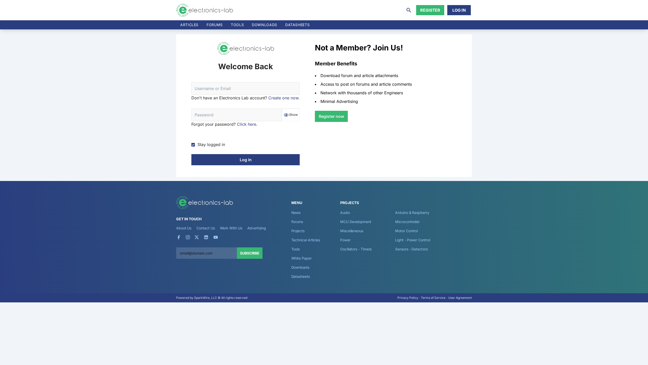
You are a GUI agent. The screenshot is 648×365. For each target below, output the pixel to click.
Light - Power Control (412, 240)
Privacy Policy (407, 298)
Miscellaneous (351, 231)
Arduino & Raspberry (412, 212)
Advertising (256, 228)
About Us (183, 228)
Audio (345, 212)
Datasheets (297, 25)
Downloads (300, 267)
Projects (298, 231)
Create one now (283, 97)
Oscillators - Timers (356, 249)
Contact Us (205, 228)
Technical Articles (305, 240)
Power (345, 240)
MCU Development (355, 222)
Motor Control (406, 231)
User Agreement (460, 298)
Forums (215, 25)
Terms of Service (433, 298)
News (296, 212)
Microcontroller (407, 222)
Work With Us (231, 228)
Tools (237, 25)
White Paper (301, 258)
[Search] (409, 10)
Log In (459, 10)
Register (430, 10)
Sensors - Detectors (411, 249)
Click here (246, 124)
